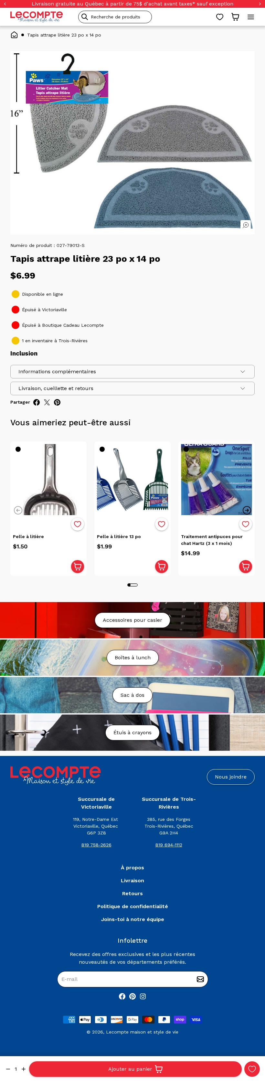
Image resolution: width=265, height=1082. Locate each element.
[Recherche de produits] (144, 17)
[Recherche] (85, 17)
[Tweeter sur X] (47, 402)
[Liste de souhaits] (220, 17)
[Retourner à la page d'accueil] (55, 775)
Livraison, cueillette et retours (55, 388)
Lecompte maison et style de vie (142, 1031)
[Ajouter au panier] (77, 566)
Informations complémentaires (57, 371)
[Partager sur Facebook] (36, 402)
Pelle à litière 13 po (119, 536)
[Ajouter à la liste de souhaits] (77, 524)
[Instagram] (143, 996)
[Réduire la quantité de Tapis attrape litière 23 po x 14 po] (8, 1069)
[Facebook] (122, 996)
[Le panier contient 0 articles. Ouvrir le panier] (235, 17)
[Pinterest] (132, 996)
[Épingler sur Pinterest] (57, 402)
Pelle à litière (28, 536)
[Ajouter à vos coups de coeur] (252, 1069)
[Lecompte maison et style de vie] (36, 17)
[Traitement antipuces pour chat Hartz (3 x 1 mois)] (216, 479)
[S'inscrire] (200, 979)
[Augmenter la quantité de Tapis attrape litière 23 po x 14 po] (23, 1069)
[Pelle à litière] (48, 479)
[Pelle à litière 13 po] (132, 479)
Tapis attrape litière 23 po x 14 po (64, 34)
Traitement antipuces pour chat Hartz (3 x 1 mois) (212, 540)
